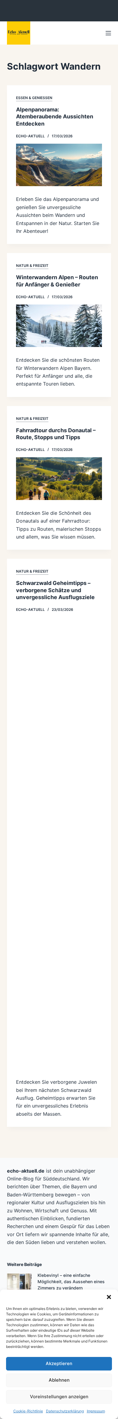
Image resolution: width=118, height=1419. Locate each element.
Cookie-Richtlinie (28, 1411)
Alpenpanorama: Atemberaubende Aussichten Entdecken (54, 116)
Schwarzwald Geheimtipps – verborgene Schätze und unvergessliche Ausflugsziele (55, 590)
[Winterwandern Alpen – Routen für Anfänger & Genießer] (59, 326)
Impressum (96, 1411)
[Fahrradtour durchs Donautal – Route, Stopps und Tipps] (59, 478)
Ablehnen (59, 1380)
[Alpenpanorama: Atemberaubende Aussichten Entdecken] (59, 165)
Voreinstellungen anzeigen (59, 1396)
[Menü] (108, 33)
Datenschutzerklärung (65, 1411)
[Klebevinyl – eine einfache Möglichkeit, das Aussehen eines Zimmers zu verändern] (19, 1286)
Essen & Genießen (34, 97)
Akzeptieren (59, 1363)
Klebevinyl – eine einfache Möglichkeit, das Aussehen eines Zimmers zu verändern (71, 1281)
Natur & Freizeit (32, 265)
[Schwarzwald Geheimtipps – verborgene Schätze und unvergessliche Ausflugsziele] (59, 843)
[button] (109, 1297)
